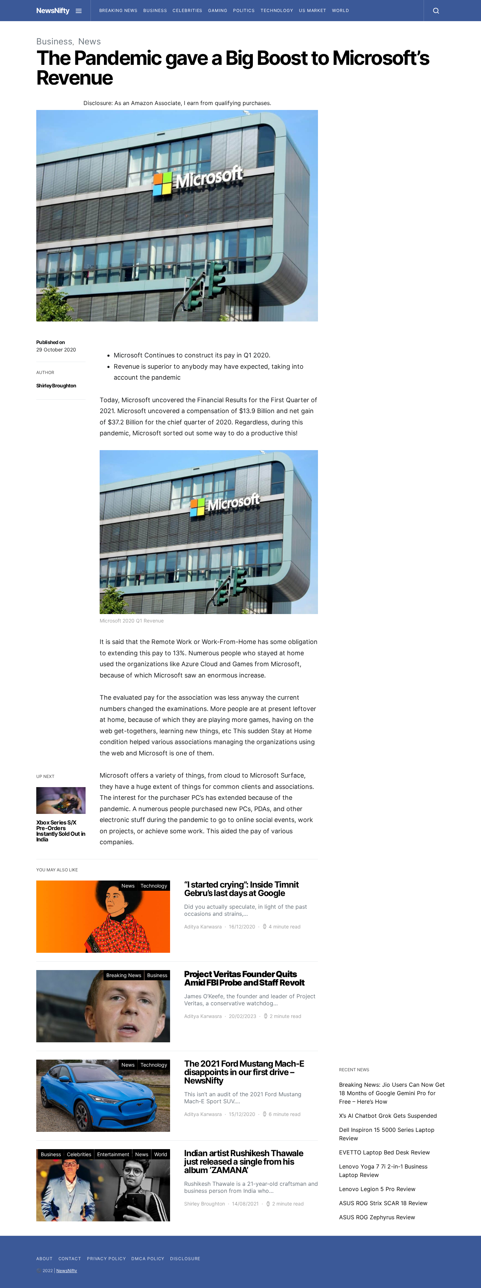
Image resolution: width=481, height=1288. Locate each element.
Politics (244, 10)
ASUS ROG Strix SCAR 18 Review (383, 1203)
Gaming (217, 10)
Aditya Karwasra (203, 927)
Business (155, 10)
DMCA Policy (147, 1258)
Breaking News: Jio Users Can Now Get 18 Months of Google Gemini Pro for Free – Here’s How (392, 1093)
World (340, 10)
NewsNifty (52, 10)
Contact (69, 1258)
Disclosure (185, 1258)
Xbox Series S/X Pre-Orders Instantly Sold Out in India (60, 831)
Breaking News (118, 10)
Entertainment (113, 1154)
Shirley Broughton (56, 385)
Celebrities (187, 10)
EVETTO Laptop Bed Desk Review (384, 1152)
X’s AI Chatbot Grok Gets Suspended (388, 1115)
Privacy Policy (106, 1258)
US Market (312, 10)
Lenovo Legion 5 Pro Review (377, 1188)
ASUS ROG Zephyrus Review (377, 1217)
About (44, 1258)
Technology (277, 10)
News (89, 41)
